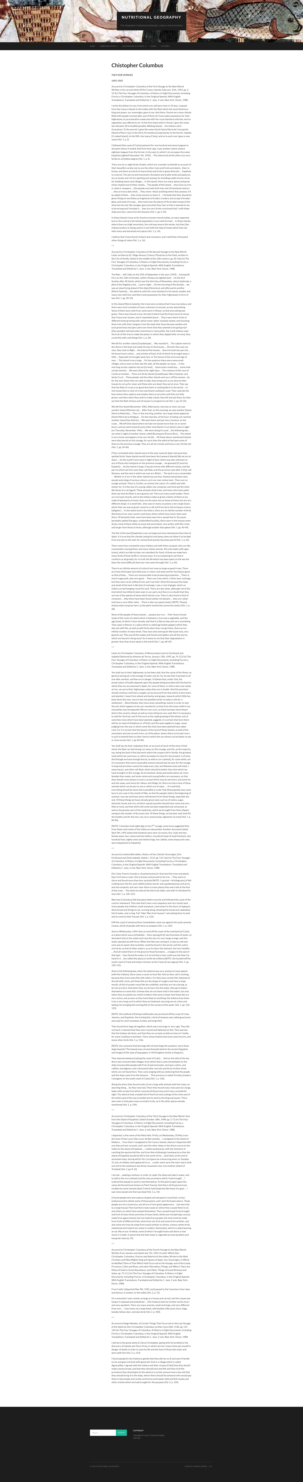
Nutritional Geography (151, 17)
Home (92, 46)
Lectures (165, 46)
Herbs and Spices (108, 46)
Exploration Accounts (133, 46)
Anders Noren (200, 1466)
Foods (153, 46)
